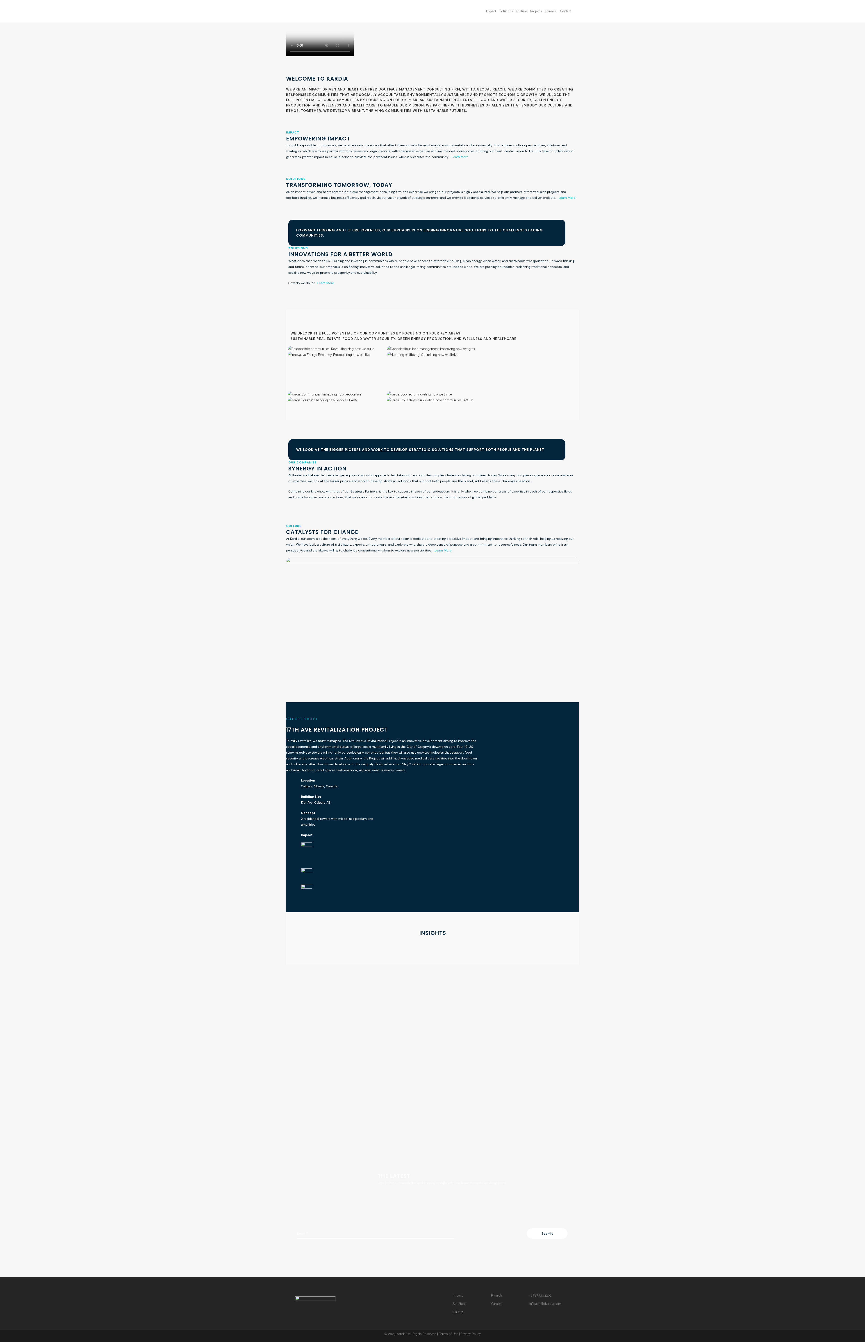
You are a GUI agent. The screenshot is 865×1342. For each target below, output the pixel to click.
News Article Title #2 (406, 956)
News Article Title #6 (492, 1125)
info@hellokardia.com (545, 1304)
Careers (496, 1304)
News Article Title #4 (309, 1125)
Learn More (460, 157)
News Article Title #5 (401, 1125)
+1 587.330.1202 (540, 1295)
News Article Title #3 (492, 1012)
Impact (458, 1295)
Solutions (459, 1304)
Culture (458, 1312)
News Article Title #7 (315, 1180)
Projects (497, 1295)
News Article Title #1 (309, 1012)
